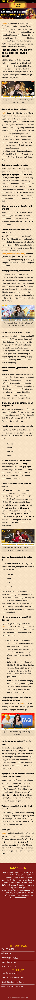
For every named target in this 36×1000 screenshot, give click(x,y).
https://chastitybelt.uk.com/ (19, 890)
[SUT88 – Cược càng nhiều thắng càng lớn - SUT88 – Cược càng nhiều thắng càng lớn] (15, 1)
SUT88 (6, 872)
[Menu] (33, 2)
